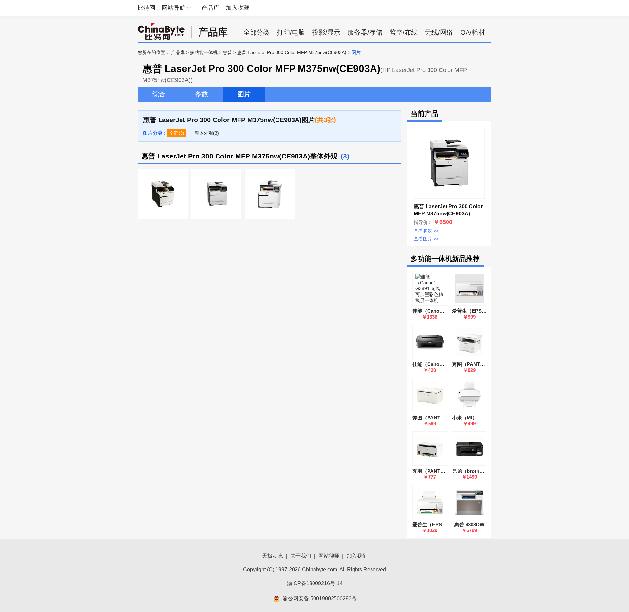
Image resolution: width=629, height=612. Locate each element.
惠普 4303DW (469, 524)
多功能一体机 (204, 52)
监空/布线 (404, 32)
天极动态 (272, 556)
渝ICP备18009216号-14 (315, 583)
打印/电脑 (291, 32)
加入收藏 (237, 8)
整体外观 (204, 133)
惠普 (227, 52)
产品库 (210, 8)
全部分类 (256, 32)
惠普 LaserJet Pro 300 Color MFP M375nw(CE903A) (291, 52)
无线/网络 (439, 32)
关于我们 (300, 556)
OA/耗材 (472, 32)
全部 (174, 133)
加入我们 (357, 556)
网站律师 (328, 556)
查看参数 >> (426, 230)
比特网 (146, 8)
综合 (158, 94)
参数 (201, 94)
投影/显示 (326, 32)
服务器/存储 (365, 32)
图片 (244, 94)
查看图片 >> (426, 238)
